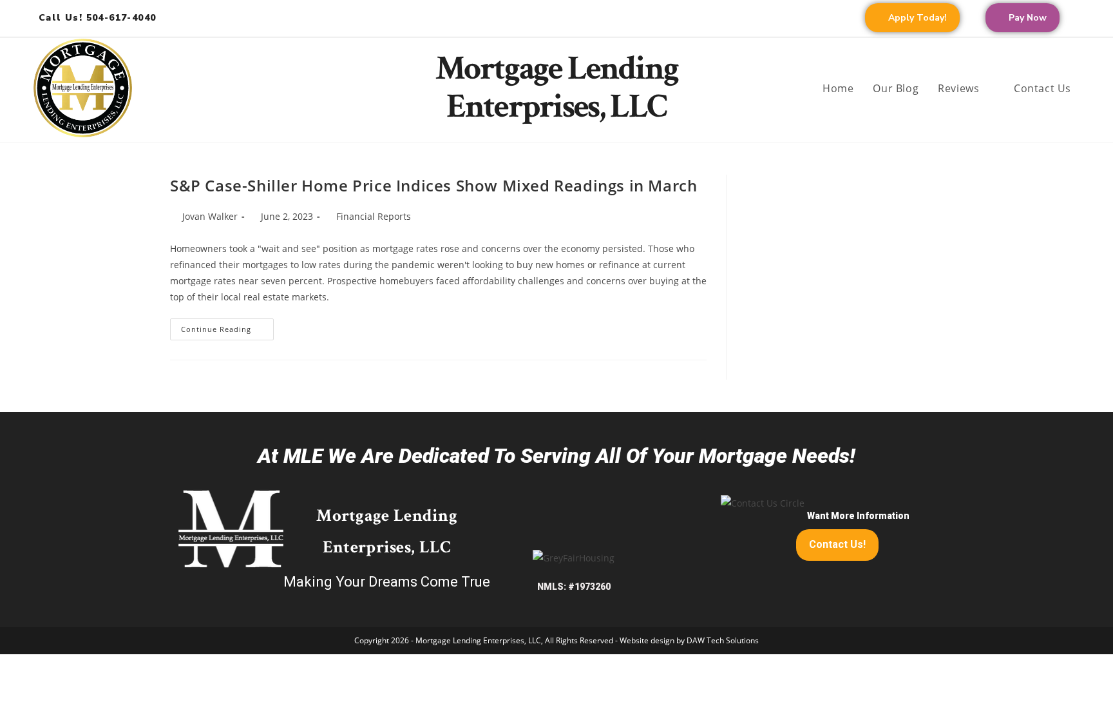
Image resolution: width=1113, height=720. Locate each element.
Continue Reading (227, 326)
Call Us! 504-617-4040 (97, 18)
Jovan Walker (210, 216)
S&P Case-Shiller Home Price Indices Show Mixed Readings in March (433, 185)
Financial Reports (373, 216)
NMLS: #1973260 (574, 586)
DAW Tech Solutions (723, 640)
